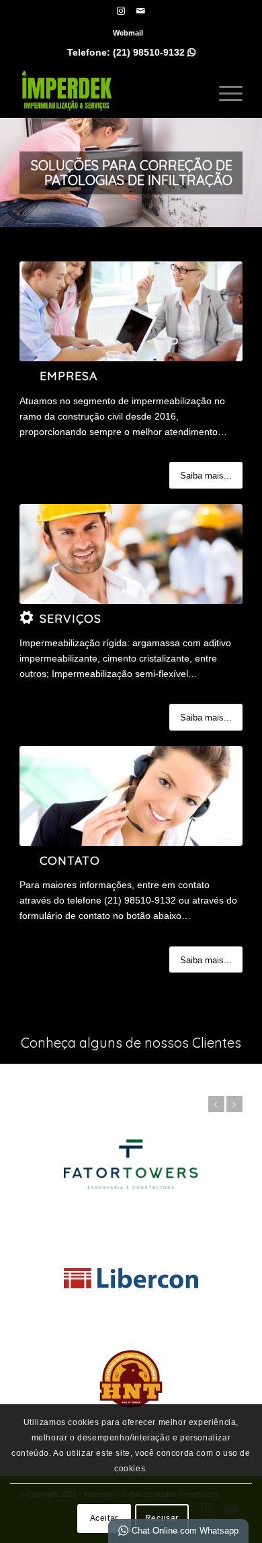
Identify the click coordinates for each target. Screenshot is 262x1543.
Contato (70, 860)
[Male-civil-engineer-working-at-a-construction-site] (131, 554)
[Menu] (224, 90)
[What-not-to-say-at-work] (131, 311)
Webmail (128, 33)
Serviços (70, 618)
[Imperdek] (108, 90)
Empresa (68, 375)
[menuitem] (128, 32)
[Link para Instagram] (121, 11)
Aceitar (104, 1518)
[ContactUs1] (131, 796)
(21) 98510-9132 (154, 52)
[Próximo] (250, 172)
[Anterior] (12, 172)
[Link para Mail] (140, 11)
